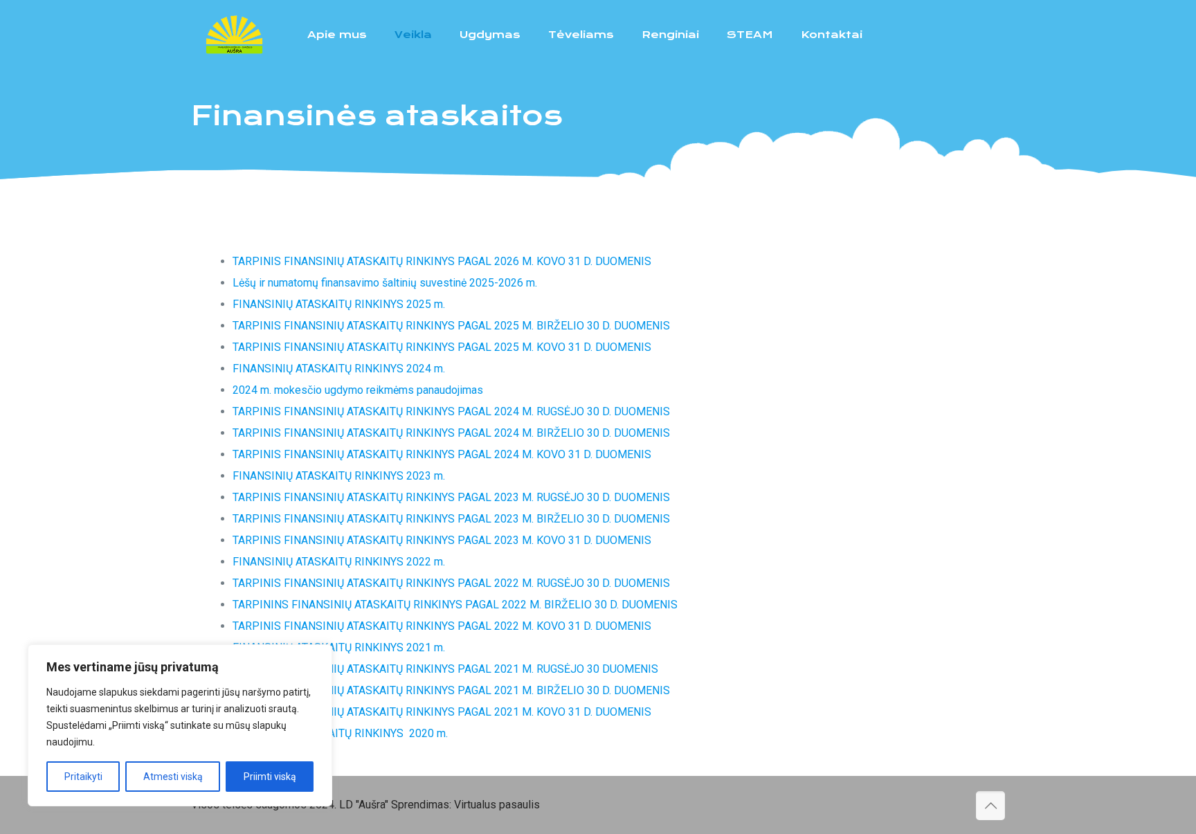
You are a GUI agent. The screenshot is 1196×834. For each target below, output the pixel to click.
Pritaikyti (83, 776)
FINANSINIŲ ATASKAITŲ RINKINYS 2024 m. (339, 368)
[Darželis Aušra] (234, 34)
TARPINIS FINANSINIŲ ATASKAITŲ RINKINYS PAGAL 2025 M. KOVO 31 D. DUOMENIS (442, 347)
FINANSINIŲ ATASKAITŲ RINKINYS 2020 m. (340, 733)
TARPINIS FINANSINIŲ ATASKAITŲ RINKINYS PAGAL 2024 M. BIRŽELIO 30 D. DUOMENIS (451, 432)
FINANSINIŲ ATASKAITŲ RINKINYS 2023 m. (339, 475)
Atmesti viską (173, 776)
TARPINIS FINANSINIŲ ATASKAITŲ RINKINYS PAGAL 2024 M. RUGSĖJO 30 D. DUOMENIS (451, 411)
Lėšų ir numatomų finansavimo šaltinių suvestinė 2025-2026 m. (385, 282)
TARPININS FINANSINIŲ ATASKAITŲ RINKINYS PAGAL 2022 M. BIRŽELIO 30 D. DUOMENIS (455, 604)
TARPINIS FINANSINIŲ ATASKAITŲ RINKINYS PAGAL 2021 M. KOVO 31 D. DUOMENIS (443, 711)
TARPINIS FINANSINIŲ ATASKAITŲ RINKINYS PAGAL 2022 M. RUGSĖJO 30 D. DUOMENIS (451, 583)
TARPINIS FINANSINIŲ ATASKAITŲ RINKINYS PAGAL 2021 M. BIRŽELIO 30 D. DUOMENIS (453, 690)
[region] (180, 725)
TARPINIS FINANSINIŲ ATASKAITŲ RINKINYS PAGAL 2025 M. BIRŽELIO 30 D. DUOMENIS (451, 325)
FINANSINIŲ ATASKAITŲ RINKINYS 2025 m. (339, 304)
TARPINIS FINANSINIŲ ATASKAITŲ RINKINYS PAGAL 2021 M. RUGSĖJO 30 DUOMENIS (445, 669)
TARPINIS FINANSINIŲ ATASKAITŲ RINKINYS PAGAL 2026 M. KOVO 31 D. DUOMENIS (442, 261)
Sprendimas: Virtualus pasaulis (465, 804)
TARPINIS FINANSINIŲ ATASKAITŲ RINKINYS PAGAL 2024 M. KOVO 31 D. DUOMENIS (442, 454)
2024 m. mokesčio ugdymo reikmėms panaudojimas (358, 390)
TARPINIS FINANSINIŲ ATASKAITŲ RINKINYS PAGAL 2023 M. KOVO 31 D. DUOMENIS (442, 540)
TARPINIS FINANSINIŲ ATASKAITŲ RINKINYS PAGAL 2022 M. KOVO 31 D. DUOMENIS (442, 626)
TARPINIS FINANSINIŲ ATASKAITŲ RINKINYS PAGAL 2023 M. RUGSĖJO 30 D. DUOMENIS (451, 497)
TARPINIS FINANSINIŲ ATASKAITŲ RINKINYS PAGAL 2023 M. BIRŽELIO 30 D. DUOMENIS (451, 518)
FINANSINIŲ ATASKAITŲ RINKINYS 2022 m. (340, 561)
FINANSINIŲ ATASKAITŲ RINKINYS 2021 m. (339, 647)
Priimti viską (270, 776)
